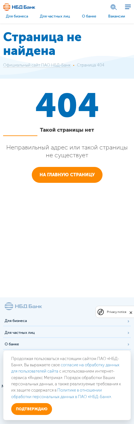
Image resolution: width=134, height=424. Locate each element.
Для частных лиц (55, 16)
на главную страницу (67, 175)
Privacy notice (116, 312)
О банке (89, 16)
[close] (131, 312)
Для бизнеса (17, 16)
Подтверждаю (31, 409)
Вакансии (116, 16)
